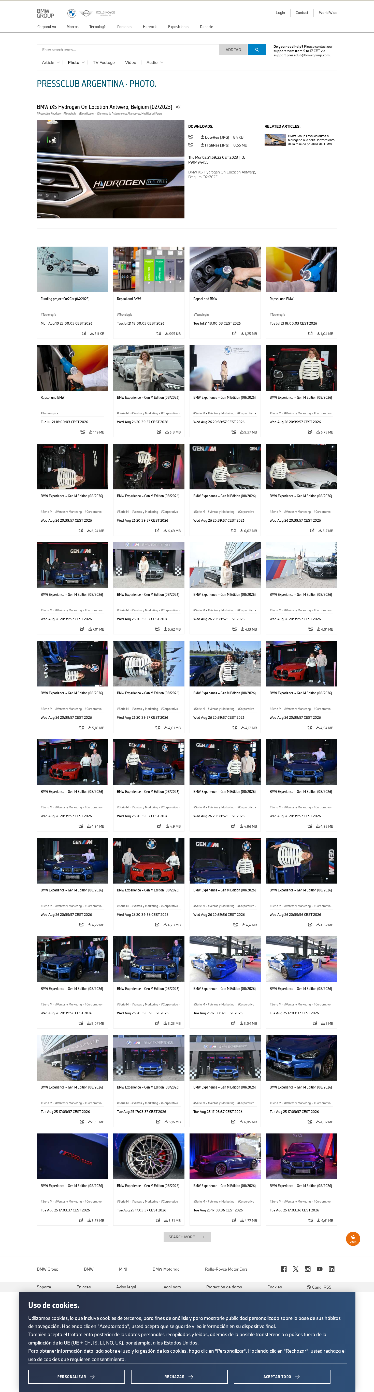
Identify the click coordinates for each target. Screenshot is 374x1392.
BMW (89, 1269)
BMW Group (48, 1269)
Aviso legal (126, 1286)
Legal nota (171, 1286)
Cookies (274, 1286)
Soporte (44, 1286)
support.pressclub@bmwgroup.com (302, 55)
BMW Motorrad (166, 1269)
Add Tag (233, 49)
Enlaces (84, 1286)
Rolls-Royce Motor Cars (226, 1269)
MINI (123, 1269)
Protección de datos (224, 1286)
